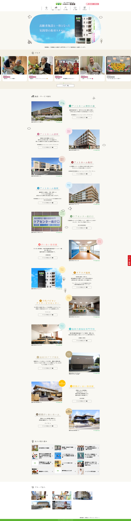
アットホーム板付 (83, 162)
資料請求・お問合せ (93, 4)
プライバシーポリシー (94, 517)
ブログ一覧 (65, 85)
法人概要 (75, 9)
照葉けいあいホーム (49, 414)
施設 (56, 9)
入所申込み (84, 9)
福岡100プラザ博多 (49, 357)
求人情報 (66, 9)
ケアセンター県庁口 (83, 216)
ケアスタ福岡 (83, 273)
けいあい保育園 (49, 244)
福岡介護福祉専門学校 (83, 329)
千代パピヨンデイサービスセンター (47, 302)
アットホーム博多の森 (83, 106)
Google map (59, 121)
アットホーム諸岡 (49, 134)
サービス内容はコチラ (81, 117)
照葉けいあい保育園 (83, 386)
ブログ (46, 9)
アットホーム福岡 (49, 188)
